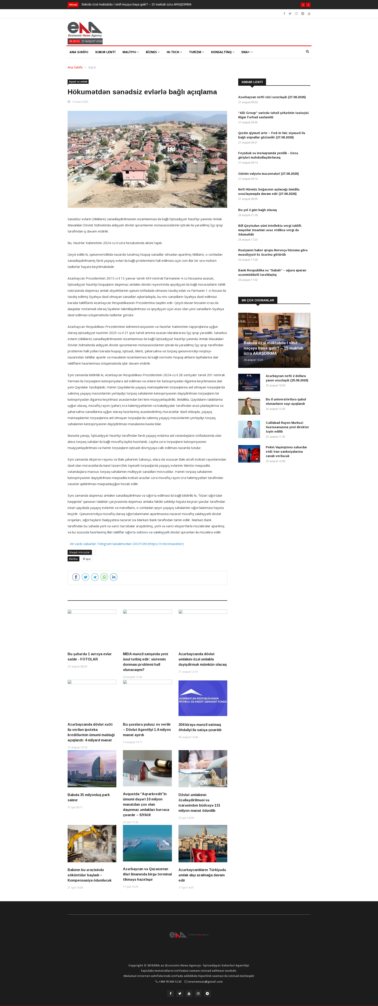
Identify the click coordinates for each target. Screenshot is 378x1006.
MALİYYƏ (129, 52)
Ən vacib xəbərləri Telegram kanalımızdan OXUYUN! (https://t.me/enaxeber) (127, 543)
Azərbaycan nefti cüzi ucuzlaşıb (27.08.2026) (272, 97)
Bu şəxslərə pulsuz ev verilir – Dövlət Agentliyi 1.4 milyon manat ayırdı (147, 730)
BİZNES (152, 52)
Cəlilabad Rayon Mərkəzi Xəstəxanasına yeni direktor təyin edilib (287, 427)
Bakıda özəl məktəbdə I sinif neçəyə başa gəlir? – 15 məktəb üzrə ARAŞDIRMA (136, 4)
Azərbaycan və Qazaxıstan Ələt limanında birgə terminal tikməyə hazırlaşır (147, 874)
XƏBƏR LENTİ (105, 52)
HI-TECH (173, 52)
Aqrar (92, 67)
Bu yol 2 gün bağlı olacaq (257, 210)
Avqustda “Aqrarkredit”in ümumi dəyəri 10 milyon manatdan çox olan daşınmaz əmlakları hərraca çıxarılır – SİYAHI (146, 804)
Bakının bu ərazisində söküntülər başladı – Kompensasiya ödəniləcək (90, 875)
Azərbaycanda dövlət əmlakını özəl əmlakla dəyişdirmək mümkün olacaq (202, 659)
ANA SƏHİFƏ (79, 52)
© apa (87, 559)
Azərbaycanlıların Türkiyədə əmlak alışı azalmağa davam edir (202, 875)
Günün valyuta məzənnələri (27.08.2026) (268, 173)
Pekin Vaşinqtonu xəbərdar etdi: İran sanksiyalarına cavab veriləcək (286, 451)
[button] (303, 5)
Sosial (248, 333)
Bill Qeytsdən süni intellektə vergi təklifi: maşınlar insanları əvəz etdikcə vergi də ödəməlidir (270, 230)
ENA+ (246, 52)
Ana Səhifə (75, 67)
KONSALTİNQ (222, 52)
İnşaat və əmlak (78, 81)
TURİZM (195, 52)
